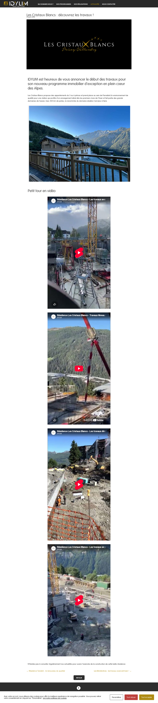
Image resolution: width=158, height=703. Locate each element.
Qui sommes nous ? (45, 4)
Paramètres (116, 697)
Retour (79, 678)
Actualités (95, 4)
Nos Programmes (63, 4)
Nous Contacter (108, 4)
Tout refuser (131, 697)
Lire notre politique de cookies (55, 698)
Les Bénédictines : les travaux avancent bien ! (112, 671)
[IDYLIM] (16, 4)
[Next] (125, 143)
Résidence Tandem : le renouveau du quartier (46, 671)
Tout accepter (146, 697)
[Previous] (33, 143)
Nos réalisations (81, 4)
